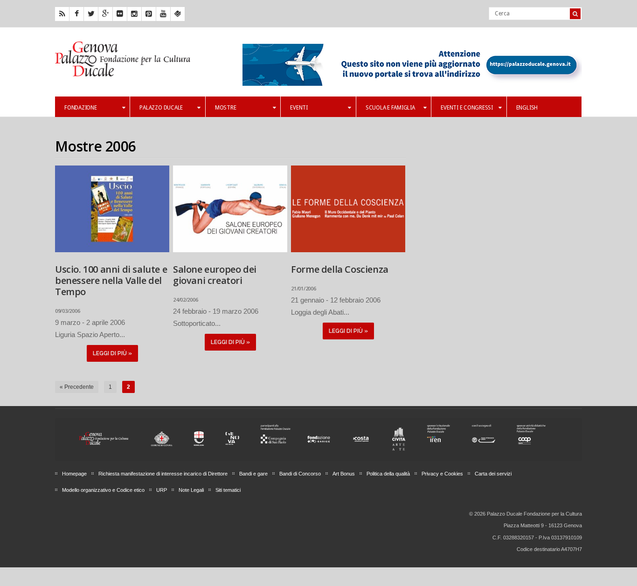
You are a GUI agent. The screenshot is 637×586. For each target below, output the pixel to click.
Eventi (299, 107)
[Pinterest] (149, 14)
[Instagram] (134, 14)
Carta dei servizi (493, 473)
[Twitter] (91, 14)
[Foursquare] (178, 14)
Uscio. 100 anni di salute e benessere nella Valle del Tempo (111, 280)
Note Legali (191, 490)
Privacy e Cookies (442, 473)
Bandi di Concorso (300, 473)
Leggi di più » (112, 353)
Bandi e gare (253, 473)
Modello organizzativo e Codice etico (103, 490)
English (527, 107)
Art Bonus (343, 473)
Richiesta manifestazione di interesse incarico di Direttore (163, 473)
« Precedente (77, 387)
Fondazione (80, 107)
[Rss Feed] (62, 14)
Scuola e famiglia (390, 107)
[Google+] (105, 14)
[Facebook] (76, 14)
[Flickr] (120, 14)
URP (161, 490)
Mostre (225, 107)
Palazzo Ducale (161, 107)
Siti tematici (228, 490)
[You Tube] (163, 14)
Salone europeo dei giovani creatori (214, 275)
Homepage (74, 473)
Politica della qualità (388, 473)
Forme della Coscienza (339, 269)
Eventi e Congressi (467, 107)
